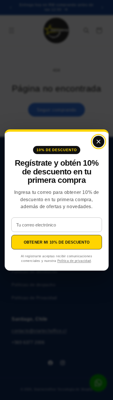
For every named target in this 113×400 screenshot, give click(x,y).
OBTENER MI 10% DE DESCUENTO (56, 242)
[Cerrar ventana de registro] (98, 141)
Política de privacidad (74, 260)
